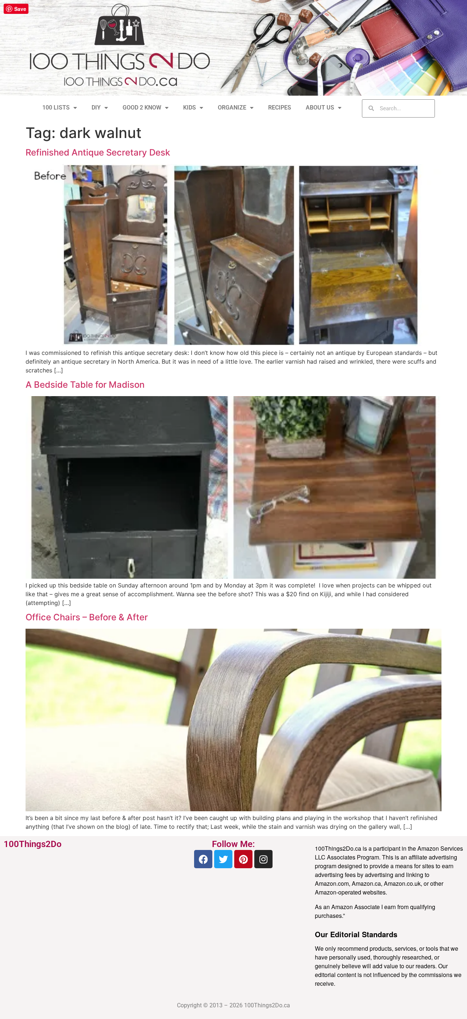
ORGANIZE (232, 107)
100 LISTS (56, 107)
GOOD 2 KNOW (142, 107)
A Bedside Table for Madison (85, 384)
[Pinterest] (243, 859)
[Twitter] (223, 859)
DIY (96, 107)
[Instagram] (263, 859)
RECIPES (279, 107)
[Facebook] (203, 859)
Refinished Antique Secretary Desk (98, 152)
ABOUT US (320, 107)
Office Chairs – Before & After (87, 617)
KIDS (189, 107)
